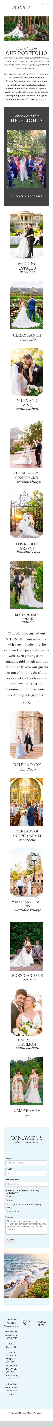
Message (10, 1217)
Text (11, 1200)
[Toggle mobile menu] (47, 4)
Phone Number (13, 1180)
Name (8, 1158)
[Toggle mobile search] (42, 4)
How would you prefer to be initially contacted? (22, 1191)
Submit (10, 1240)
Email (8, 1169)
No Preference (15, 1212)
